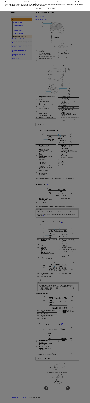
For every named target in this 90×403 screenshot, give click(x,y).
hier (42, 3)
